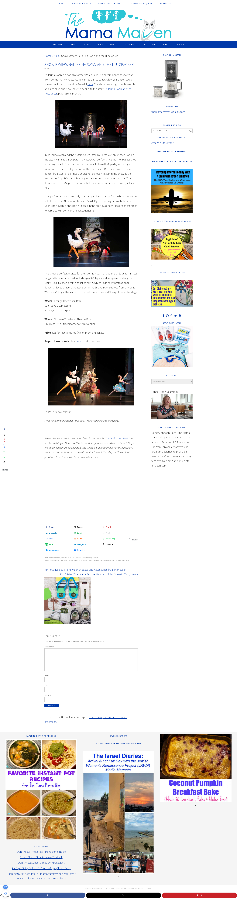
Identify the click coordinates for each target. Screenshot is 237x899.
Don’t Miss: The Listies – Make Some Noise (41, 851)
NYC (73, 558)
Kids (56, 56)
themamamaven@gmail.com (168, 112)
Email (47, 685)
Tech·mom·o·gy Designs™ (140, 889)
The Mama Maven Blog (118, 24)
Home (47, 56)
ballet (90, 560)
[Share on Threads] (4, 462)
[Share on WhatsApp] (4, 457)
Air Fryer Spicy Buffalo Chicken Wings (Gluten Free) (41, 868)
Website (47, 695)
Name (47, 675)
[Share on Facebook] (4, 429)
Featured (64, 558)
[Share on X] (4, 435)
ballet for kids (97, 560)
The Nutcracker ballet (122, 560)
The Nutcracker (108, 560)
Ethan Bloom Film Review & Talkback (41, 857)
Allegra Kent (58, 560)
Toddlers (95, 558)
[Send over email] (4, 451)
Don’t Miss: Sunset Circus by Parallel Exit (41, 862)
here (90, 84)
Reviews (78, 558)
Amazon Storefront (162, 143)
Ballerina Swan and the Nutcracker (76, 560)
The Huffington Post (116, 438)
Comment (49, 647)
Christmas (56, 558)
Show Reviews (87, 558)
